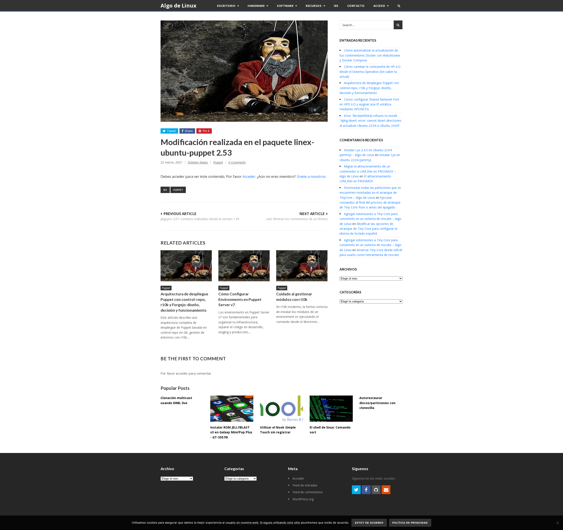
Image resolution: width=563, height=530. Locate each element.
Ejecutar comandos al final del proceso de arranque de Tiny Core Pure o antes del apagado (370, 202)
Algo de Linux (178, 5)
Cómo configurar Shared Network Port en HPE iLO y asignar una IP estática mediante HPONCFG (369, 104)
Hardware (256, 6)
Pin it (206, 131)
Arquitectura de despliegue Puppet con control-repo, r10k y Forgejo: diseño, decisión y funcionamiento (369, 88)
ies (165, 189)
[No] (557, 523)
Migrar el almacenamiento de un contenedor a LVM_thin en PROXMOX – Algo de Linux (368, 171)
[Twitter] (356, 489)
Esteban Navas (198, 162)
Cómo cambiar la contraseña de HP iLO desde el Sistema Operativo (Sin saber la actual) (370, 71)
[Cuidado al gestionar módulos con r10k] (301, 265)
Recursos (314, 6)
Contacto (356, 6)
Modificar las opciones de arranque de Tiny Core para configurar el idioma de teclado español (368, 229)
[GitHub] (376, 489)
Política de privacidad (410, 522)
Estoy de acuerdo (369, 522)
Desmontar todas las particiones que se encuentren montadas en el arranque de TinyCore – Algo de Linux (370, 193)
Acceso (379, 6)
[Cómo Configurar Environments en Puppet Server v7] (244, 265)
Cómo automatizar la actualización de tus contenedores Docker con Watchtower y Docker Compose (370, 55)
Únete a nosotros (311, 176)
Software (285, 6)
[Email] (386, 489)
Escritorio (226, 6)
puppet (178, 189)
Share (189, 131)
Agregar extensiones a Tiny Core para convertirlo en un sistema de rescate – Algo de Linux (370, 219)
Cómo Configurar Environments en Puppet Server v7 (239, 299)
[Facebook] (366, 489)
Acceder (249, 176)
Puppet (218, 162)
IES (336, 6)
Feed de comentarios (307, 492)
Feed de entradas (304, 485)
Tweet (171, 131)
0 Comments (237, 162)
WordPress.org (303, 499)
